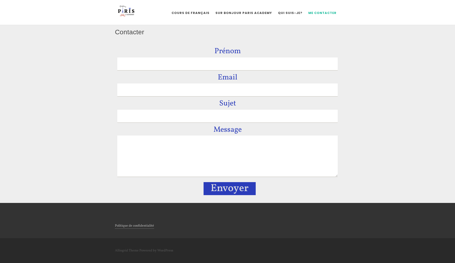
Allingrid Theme (127, 250)
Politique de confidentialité (134, 226)
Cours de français (190, 13)
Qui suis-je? (290, 13)
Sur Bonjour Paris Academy (243, 13)
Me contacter (322, 13)
